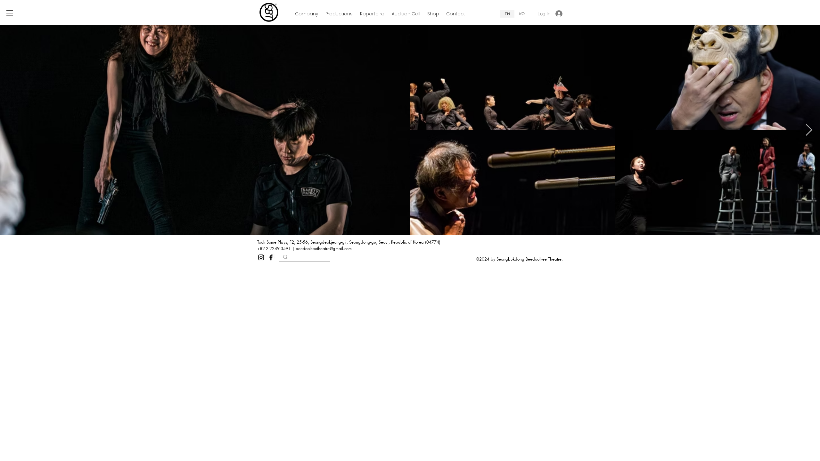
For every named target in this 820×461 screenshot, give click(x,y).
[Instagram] (261, 257)
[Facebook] (271, 257)
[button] (9, 13)
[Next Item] (809, 130)
